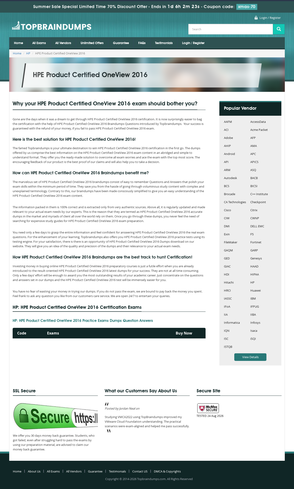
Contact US (139, 471)
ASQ (253, 170)
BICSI (253, 186)
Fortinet (255, 242)
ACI (226, 130)
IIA (226, 315)
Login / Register (270, 18)
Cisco (227, 210)
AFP (253, 138)
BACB (254, 178)
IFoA (227, 307)
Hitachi (229, 282)
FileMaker (230, 242)
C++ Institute (259, 194)
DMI (227, 226)
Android (229, 154)
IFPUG (254, 307)
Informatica (232, 323)
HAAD (254, 266)
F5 (252, 234)
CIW (226, 218)
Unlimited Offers (92, 43)
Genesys (256, 258)
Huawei (255, 290)
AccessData (258, 122)
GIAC (227, 266)
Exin (227, 234)
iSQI (253, 339)
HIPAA (254, 274)
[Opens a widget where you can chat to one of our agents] (262, 462)
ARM (227, 170)
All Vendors (63, 43)
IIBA (253, 315)
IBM (253, 299)
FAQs (142, 43)
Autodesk (230, 178)
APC (253, 154)
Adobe (228, 138)
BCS (226, 186)
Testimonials (164, 43)
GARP (254, 250)
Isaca (253, 331)
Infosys (255, 323)
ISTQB (228, 347)
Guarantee (121, 43)
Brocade (229, 194)
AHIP (227, 146)
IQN (226, 331)
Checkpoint (258, 202)
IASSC (228, 299)
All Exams (39, 43)
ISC (226, 339)
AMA (253, 146)
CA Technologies (235, 202)
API (226, 162)
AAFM (228, 122)
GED (227, 258)
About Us (34, 471)
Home (18, 43)
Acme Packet (259, 130)
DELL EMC (257, 226)
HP (28, 53)
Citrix (253, 210)
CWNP (254, 218)
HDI (226, 274)
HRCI (227, 290)
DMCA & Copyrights (167, 471)
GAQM (228, 250)
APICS (254, 162)
